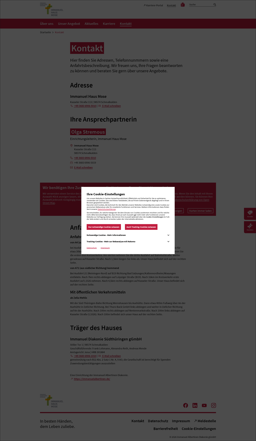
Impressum (105, 248)
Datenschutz (92, 248)
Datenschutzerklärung (106, 209)
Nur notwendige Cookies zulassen (103, 227)
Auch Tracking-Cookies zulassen (141, 227)
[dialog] (128, 220)
